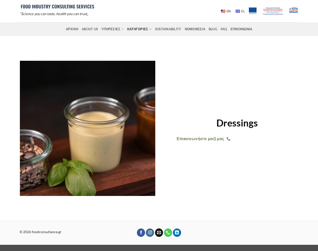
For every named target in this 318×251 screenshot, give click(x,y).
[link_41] (141, 232)
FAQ (224, 29)
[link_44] (168, 232)
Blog (213, 29)
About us (90, 29)
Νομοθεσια (195, 29)
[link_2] (57, 6)
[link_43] (159, 232)
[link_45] (177, 232)
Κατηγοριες (137, 29)
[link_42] (150, 232)
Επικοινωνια (241, 29)
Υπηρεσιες (110, 29)
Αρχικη (72, 29)
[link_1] (273, 11)
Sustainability (168, 29)
